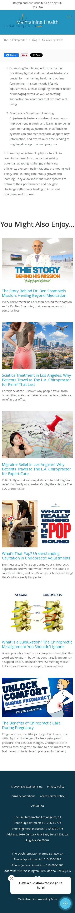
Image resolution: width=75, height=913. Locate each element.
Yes (34, 7)
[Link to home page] (29, 20)
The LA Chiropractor (15, 40)
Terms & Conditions (22, 796)
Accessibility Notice (52, 796)
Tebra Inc (37, 786)
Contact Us (37, 805)
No (41, 7)
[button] (69, 17)
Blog (34, 40)
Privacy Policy (55, 786)
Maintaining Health (52, 40)
